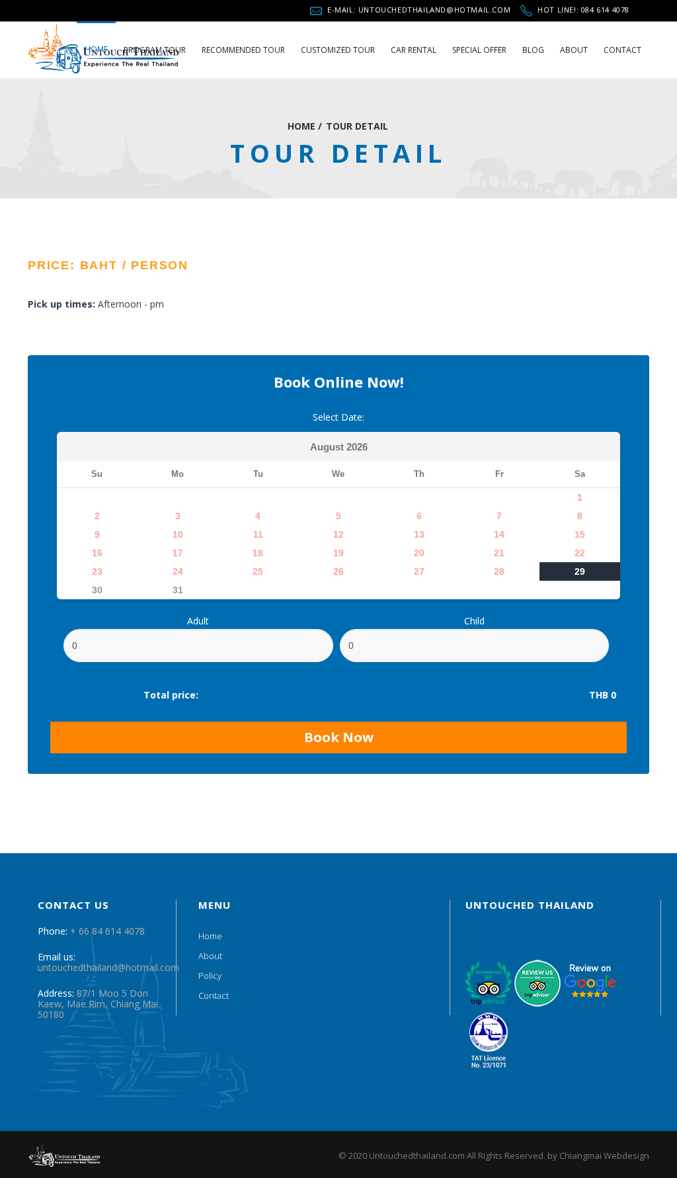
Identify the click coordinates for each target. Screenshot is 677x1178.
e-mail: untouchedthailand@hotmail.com (418, 8)
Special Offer (479, 50)
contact (622, 50)
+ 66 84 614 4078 (107, 931)
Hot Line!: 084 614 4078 (583, 8)
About (574, 50)
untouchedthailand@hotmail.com (108, 967)
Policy (209, 976)
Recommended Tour (243, 50)
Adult (198, 621)
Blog (533, 50)
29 (580, 571)
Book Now (339, 737)
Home (210, 936)
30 (97, 590)
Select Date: (338, 417)
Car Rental (413, 50)
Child (474, 621)
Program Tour (155, 50)
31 (178, 590)
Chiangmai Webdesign (604, 1155)
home (96, 49)
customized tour (338, 50)
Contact (213, 995)
